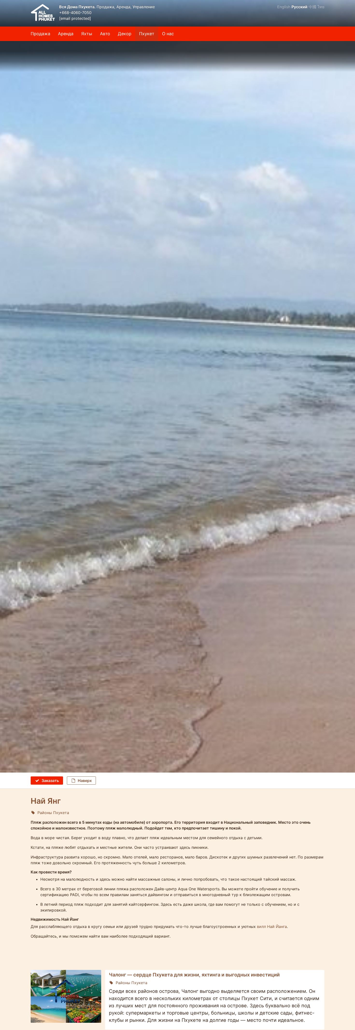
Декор (124, 33)
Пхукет (146, 33)
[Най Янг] (177, 56)
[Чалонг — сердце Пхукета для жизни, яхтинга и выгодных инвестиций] (66, 996)
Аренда (65, 33)
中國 (312, 6)
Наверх (85, 780)
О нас (168, 33)
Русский (299, 6)
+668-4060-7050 (75, 12)
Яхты (86, 33)
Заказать (50, 780)
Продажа (40, 33)
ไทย (321, 6)
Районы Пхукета (53, 812)
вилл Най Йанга (272, 926)
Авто (105, 33)
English (283, 6)
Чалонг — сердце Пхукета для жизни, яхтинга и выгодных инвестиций (194, 975)
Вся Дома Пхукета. (78, 6)
